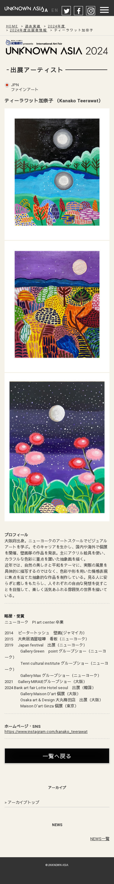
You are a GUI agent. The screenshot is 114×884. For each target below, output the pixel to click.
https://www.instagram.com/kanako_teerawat (46, 731)
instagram (90, 11)
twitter (66, 11)
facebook (78, 11)
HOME (12, 26)
